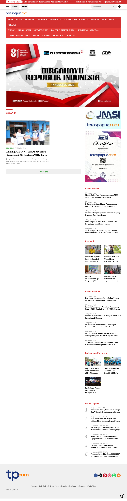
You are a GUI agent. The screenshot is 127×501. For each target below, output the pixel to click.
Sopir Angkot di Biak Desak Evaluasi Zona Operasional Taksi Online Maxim (101, 223)
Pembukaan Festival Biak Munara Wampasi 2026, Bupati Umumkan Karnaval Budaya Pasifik (92, 390)
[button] (114, 6)
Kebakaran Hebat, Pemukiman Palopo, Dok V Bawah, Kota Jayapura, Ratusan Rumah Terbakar (106, 411)
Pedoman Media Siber (87, 486)
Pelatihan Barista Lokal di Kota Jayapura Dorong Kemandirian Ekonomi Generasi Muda (111, 278)
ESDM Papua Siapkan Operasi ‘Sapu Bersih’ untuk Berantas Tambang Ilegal (105, 429)
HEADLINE (71, 35)
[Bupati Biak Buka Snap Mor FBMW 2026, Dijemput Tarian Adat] (93, 361)
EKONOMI (29, 20)
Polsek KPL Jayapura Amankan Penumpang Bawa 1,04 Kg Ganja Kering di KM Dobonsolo (102, 308)
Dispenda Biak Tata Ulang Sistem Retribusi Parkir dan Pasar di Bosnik (112, 259)
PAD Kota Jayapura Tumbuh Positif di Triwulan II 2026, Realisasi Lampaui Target (92, 259)
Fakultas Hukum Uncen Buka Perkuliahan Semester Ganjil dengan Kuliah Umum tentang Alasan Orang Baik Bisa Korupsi (105, 446)
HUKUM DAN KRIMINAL (88, 30)
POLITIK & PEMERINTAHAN (76, 20)
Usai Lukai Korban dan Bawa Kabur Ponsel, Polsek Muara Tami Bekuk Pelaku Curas (102, 299)
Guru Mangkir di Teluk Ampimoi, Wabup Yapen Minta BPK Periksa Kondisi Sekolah (101, 232)
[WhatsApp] (114, 475)
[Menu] (8, 6)
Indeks (24, 6)
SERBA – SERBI (108, 20)
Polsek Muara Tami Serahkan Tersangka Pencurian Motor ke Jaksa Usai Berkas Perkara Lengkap (100, 326)
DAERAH (11, 30)
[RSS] (119, 475)
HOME (10, 20)
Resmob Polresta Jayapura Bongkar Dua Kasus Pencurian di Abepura (103, 317)
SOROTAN (46, 35)
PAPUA (19, 20)
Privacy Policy (53, 486)
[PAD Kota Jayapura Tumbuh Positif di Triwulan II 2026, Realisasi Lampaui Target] (93, 250)
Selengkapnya (44, 171)
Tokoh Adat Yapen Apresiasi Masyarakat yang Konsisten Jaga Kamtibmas (102, 214)
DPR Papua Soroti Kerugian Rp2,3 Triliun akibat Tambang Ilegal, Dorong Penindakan (105, 420)
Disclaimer (73, 486)
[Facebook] (96, 475)
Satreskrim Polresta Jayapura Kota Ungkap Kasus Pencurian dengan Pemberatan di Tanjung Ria (101, 343)
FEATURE (95, 20)
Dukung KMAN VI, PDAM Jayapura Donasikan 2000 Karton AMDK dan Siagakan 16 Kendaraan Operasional (26, 154)
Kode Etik (42, 486)
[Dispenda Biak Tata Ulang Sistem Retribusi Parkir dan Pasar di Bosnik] (112, 250)
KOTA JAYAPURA (41, 30)
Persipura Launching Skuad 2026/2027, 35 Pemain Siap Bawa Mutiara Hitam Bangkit (105, 455)
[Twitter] (100, 475)
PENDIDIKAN (55, 20)
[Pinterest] (105, 475)
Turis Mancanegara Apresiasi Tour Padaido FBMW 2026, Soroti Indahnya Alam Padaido (111, 371)
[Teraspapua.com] (16, 13)
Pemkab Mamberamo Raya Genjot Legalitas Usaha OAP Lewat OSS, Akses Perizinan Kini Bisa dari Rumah (93, 278)
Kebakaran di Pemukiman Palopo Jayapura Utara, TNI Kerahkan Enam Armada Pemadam (101, 205)
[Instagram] (109, 475)
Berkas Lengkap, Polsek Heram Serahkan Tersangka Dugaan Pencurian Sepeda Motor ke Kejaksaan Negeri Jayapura (103, 335)
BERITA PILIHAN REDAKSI (19, 35)
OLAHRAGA (42, 20)
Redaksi (15, 6)
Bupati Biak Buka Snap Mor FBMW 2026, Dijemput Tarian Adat (92, 371)
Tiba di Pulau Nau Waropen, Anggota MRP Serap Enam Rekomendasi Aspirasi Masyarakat (101, 196)
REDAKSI (12, 25)
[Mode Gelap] (119, 6)
